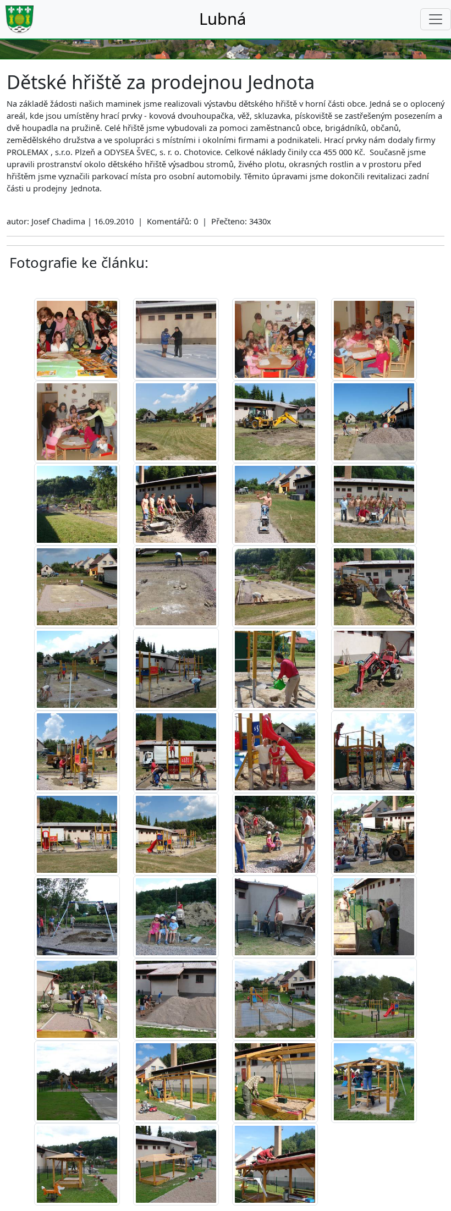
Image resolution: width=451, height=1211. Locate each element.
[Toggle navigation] (435, 19)
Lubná (222, 19)
